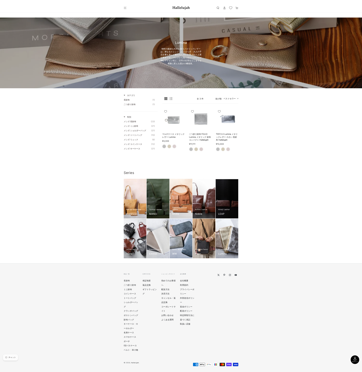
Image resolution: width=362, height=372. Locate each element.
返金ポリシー (186, 306)
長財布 (127, 280)
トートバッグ (130, 298)
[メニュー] (125, 8)
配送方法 (165, 289)
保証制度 (147, 280)
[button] (218, 8)
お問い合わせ (167, 315)
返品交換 (147, 285)
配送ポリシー (186, 311)
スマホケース (130, 337)
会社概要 (184, 280)
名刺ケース (129, 332)
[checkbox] (140, 99)
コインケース (130, 293)
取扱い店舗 (185, 324)
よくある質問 (167, 319)
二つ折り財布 (130, 285)
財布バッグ (129, 319)
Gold (169, 146)
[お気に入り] (230, 8)
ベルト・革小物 (131, 350)
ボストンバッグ (131, 315)
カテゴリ (131, 95)
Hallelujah (135, 363)
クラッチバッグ (131, 311)
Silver (164, 146)
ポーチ (127, 341)
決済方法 (165, 293)
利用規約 (184, 285)
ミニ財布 (128, 289)
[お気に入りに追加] (165, 111)
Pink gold (174, 146)
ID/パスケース (130, 345)
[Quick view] (182, 127)
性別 (129, 117)
